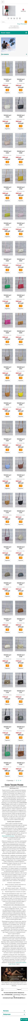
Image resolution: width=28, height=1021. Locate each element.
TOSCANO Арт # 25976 (7, 476)
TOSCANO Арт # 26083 (20, 260)
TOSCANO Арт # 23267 (7, 619)
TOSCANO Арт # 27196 (7, 691)
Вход (18, 24)
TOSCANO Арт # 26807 (20, 296)
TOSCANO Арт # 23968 (20, 116)
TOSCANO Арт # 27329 (7, 188)
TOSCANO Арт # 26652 (20, 547)
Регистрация (24, 24)
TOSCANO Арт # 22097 (20, 224)
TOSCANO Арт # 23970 (7, 152)
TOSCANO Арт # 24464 (20, 188)
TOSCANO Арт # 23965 (20, 80)
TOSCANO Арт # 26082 (7, 260)
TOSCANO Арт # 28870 (7, 404)
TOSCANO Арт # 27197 (20, 691)
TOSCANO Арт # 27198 (20, 655)
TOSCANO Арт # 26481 (7, 296)
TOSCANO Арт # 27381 (7, 547)
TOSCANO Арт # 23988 (20, 152)
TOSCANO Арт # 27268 (20, 763)
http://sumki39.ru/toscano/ (8, 836)
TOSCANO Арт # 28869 (7, 368)
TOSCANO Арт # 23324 (20, 727)
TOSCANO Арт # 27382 (20, 512)
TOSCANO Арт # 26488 (7, 80)
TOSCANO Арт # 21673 (20, 619)
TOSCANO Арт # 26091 (7, 763)
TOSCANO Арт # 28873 (20, 476)
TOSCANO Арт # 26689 (20, 404)
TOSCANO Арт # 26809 (7, 332)
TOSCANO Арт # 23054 (20, 583)
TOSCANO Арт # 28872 (20, 368)
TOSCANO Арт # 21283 (20, 440)
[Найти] (26, 22)
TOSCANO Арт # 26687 (7, 440)
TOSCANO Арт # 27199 (7, 727)
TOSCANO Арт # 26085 (20, 332)
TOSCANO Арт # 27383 (7, 512)
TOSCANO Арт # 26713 (7, 655)
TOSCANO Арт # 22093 (7, 224)
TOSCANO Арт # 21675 (7, 583)
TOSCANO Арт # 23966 (7, 116)
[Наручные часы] (8, 44)
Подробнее (7, 92)
